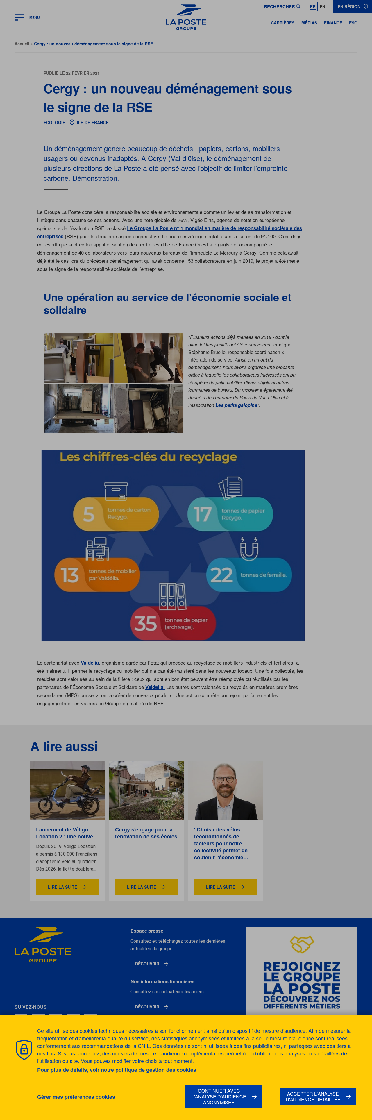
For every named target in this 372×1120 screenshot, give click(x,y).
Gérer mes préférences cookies (76, 1097)
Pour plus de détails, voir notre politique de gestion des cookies (116, 1070)
